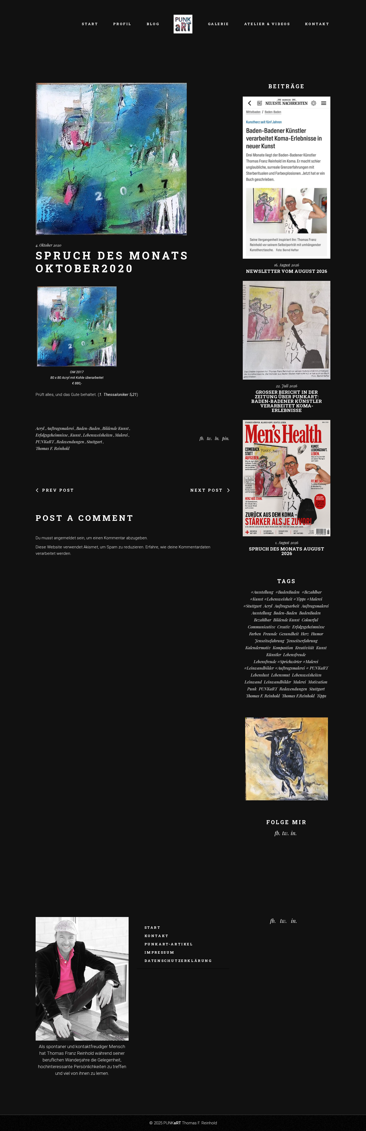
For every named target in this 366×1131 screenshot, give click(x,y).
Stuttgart (94, 441)
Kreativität (304, 647)
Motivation (317, 682)
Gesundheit (289, 633)
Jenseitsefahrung (269, 640)
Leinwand (253, 682)
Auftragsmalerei (60, 428)
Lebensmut (280, 675)
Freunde (270, 633)
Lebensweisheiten (98, 435)
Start (152, 927)
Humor (317, 633)
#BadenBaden (287, 592)
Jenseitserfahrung (302, 640)
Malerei (121, 435)
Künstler (273, 654)
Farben (255, 633)
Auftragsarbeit (286, 606)
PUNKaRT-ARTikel (168, 944)
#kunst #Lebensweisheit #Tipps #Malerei (286, 599)
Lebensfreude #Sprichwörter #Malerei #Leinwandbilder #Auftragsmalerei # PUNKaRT (286, 665)
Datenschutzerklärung (178, 960)
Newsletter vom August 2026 (286, 271)
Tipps (321, 695)
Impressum (159, 952)
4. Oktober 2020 (48, 245)
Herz (305, 633)
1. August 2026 (286, 542)
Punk (252, 688)
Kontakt (156, 935)
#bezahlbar (312, 592)
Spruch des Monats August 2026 (286, 551)
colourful (310, 619)
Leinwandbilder (277, 682)
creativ (283, 626)
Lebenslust (260, 675)
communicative (261, 626)
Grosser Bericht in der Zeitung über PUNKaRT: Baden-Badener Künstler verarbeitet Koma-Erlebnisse (286, 401)
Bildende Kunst (115, 428)
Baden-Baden (88, 428)
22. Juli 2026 (286, 385)
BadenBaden (310, 613)
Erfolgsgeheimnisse (52, 435)
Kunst (75, 435)
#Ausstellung (262, 592)
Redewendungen (70, 441)
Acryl (40, 428)
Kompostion (283, 647)
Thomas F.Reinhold (298, 695)
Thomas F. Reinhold (52, 448)
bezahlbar (262, 619)
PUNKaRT (45, 441)
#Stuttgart (252, 606)
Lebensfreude (294, 654)
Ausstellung (261, 613)
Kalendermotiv (258, 647)
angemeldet (65, 538)
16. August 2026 (286, 265)
